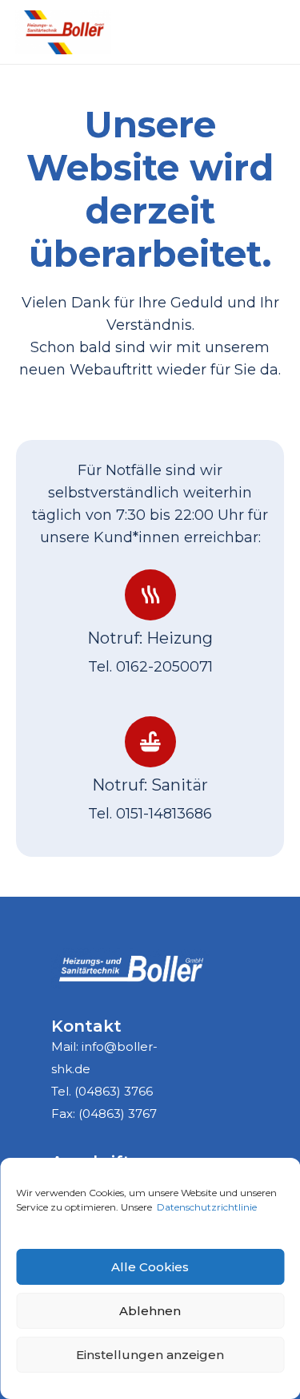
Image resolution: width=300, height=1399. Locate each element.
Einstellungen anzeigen (150, 1354)
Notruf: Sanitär (150, 785)
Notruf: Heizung (150, 638)
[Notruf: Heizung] (150, 594)
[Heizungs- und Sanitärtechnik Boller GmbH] (63, 32)
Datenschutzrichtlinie (207, 1207)
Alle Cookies (150, 1266)
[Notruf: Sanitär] (150, 741)
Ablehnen (150, 1310)
